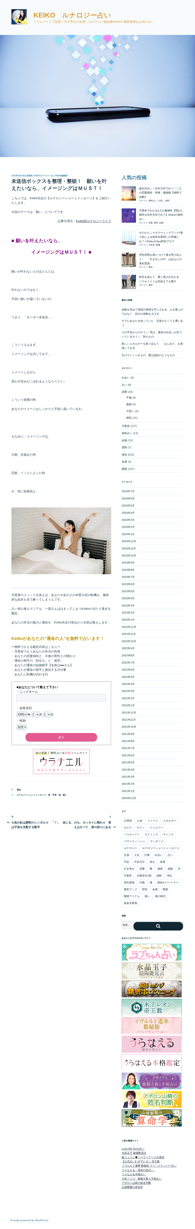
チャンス (168, 834)
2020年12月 (129, 798)
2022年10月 (129, 641)
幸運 (162, 861)
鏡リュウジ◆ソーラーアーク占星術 (143, 1157)
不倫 (129, 397)
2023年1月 (128, 619)
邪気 (144, 889)
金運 (124, 461)
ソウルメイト (132, 834)
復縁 (129, 404)
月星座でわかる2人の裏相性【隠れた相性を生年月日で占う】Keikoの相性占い (161, 215)
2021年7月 (128, 748)
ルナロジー (130, 848)
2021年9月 (128, 733)
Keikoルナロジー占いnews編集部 (51, 175)
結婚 (161, 223)
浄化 (169, 875)
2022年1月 (128, 705)
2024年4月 (128, 512)
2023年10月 (129, 555)
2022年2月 (128, 698)
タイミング (151, 834)
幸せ (152, 861)
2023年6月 (128, 584)
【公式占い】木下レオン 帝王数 (141, 1161)
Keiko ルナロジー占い (72, 15)
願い (65, 795)
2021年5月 (128, 762)
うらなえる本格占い (134, 1174)
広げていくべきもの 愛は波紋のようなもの (148, 355)
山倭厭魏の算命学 (132, 1187)
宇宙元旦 (139, 861)
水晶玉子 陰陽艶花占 (134, 1152)
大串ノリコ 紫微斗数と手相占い (142, 1178)
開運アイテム (132, 896)
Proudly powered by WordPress (29, 1220)
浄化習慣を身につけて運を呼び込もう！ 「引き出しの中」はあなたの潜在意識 (160, 259)
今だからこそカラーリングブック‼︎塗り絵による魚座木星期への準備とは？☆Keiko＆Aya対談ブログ (161, 237)
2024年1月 (128, 534)
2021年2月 (128, 783)
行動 (142, 882)
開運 (158, 245)
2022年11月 (129, 633)
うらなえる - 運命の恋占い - (138, 1170)
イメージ (152, 820)
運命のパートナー (168, 882)
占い (124, 384)
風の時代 (160, 896)
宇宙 (54, 795)
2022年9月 (128, 648)
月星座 (152, 245)
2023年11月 (129, 548)
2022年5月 (128, 676)
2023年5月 (128, 591)
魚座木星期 (130, 903)
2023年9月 (128, 562)
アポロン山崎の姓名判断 (136, 1182)
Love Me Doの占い (133, 1148)
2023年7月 (128, 576)
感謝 (170, 868)
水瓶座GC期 (144, 875)
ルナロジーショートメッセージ (31, 795)
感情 (160, 868)
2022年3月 (128, 691)
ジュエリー (156, 827)
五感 (126, 854)
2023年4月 (128, 598)
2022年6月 (128, 669)
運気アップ (130, 889)
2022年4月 (128, 683)
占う (61, 737)
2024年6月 (128, 498)
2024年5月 (128, 505)
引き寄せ (129, 868)
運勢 (124, 447)
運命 (19, 790)
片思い (161, 200)
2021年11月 (129, 719)
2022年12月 (129, 626)
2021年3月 (128, 776)
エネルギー (169, 820)
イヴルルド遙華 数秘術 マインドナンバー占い (149, 1165)
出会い (126, 377)
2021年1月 (128, 791)
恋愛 (151, 223)
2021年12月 (129, 712)
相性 (167, 200)
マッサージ (156, 841)
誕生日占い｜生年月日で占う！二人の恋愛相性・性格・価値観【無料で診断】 (160, 192)
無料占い (153, 200)
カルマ (128, 827)
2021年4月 (128, 769)
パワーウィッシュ (134, 841)
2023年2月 (128, 612)
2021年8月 (128, 741)
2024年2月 (128, 526)
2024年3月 (128, 519)
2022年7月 (128, 662)
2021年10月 (129, 726)
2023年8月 (128, 569)
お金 (139, 820)
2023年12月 (129, 541)
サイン (141, 827)
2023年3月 (128, 605)
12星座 (128, 820)
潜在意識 (129, 882)
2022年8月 (128, 655)
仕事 (147, 854)
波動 (159, 875)
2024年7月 (128, 491)
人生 (136, 854)
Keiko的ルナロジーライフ (93, 221)
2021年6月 (128, 755)
